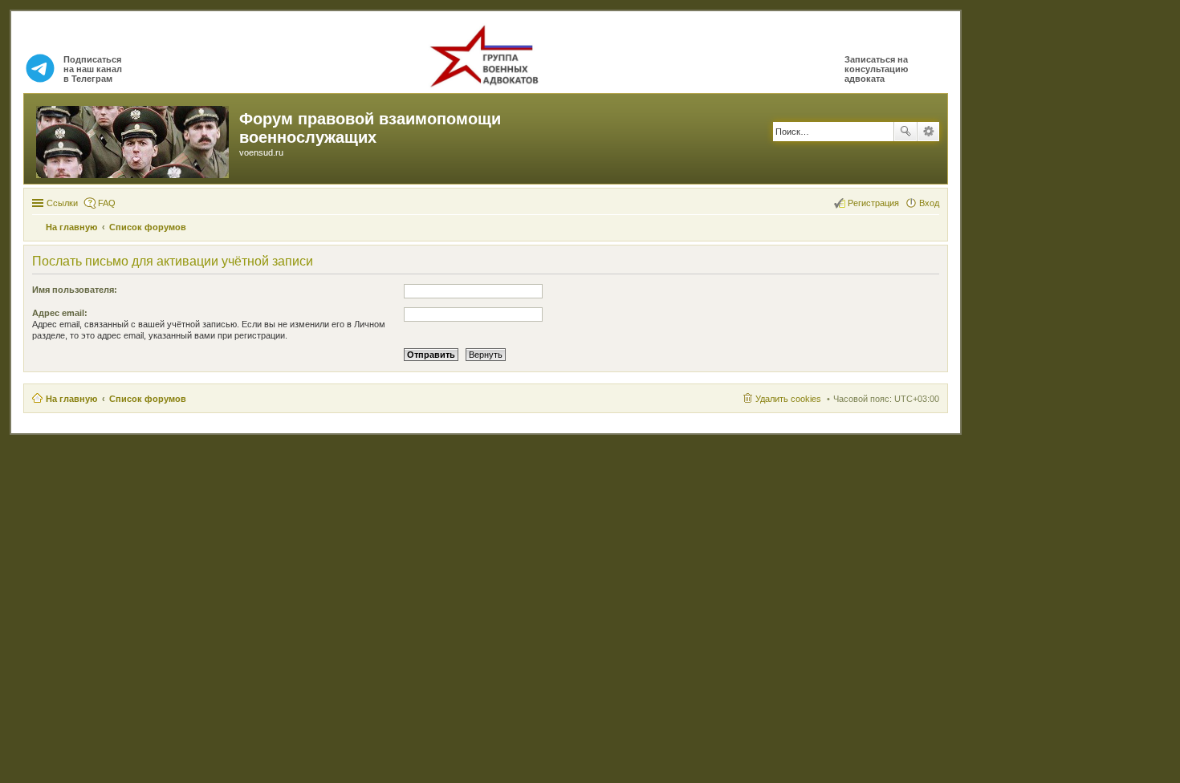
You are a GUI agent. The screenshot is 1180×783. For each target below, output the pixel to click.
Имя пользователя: (74, 289)
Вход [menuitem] (929, 203)
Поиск (905, 131)
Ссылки (62, 203)
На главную (71, 399)
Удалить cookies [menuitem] (788, 399)
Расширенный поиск (928, 131)
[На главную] (133, 139)
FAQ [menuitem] (107, 203)
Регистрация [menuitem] (873, 203)
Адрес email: (59, 313)
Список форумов (147, 399)
